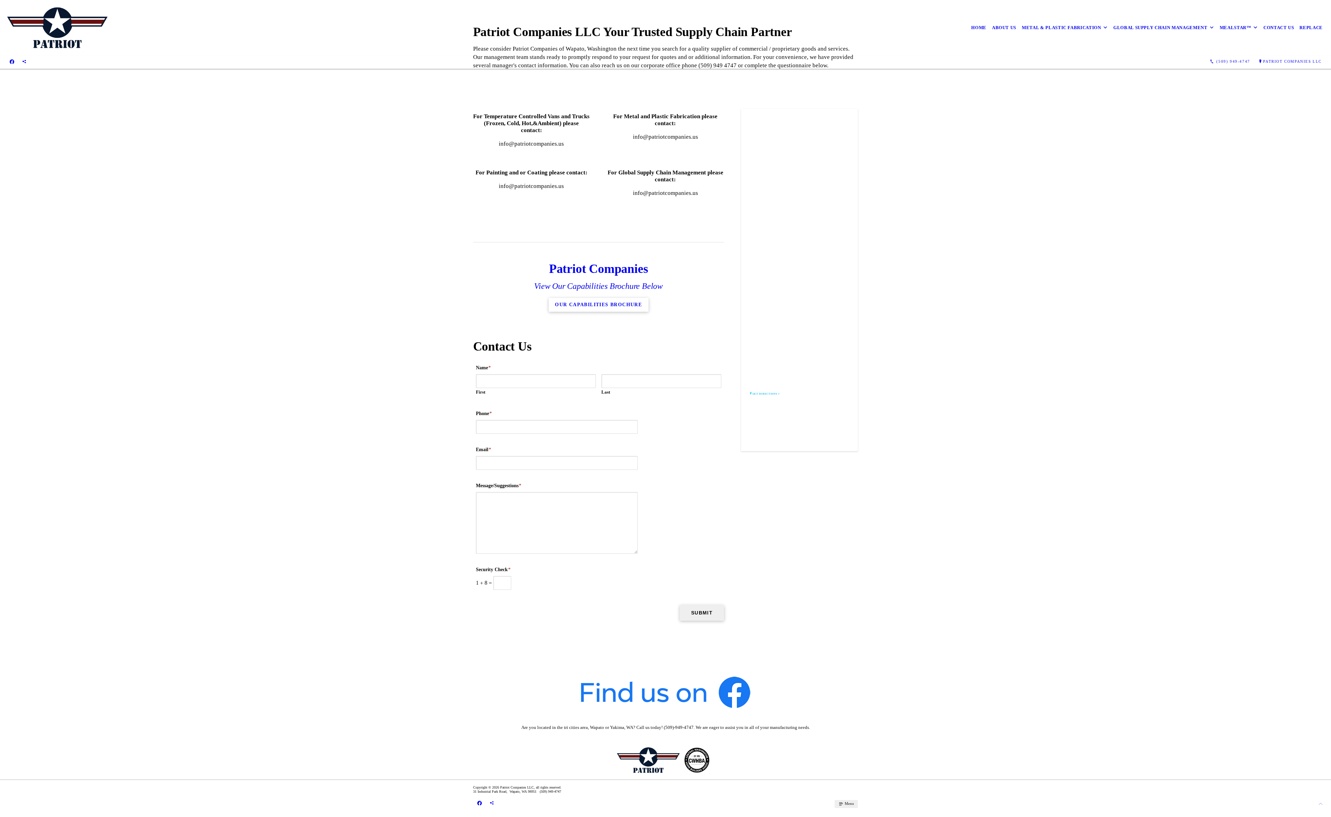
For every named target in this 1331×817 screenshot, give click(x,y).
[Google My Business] (24, 62)
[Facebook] (12, 62)
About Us (1004, 27)
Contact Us (1278, 27)
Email (483, 449)
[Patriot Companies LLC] (57, 28)
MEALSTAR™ (1235, 27)
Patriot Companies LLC (1292, 61)
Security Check (493, 569)
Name (483, 367)
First (480, 392)
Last (605, 392)
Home (978, 27)
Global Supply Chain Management (1160, 27)
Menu (849, 803)
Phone (484, 413)
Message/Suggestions (498, 485)
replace (1311, 27)
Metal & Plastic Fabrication (1061, 27)
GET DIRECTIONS (765, 394)
